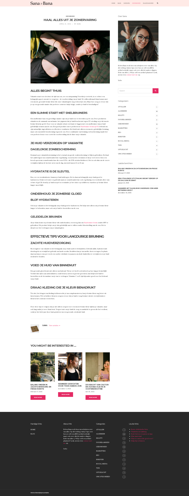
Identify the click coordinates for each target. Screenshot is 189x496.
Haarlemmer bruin (90, 223)
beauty (121, 115)
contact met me (132, 75)
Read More (38, 397)
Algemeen (122, 111)
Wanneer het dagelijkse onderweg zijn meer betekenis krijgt (138, 189)
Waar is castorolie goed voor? (142, 439)
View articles (54, 325)
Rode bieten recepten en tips (141, 434)
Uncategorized (125, 154)
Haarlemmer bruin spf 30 (89, 127)
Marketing (123, 128)
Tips (120, 145)
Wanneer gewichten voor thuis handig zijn (69, 385)
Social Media (123, 141)
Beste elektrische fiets (139, 429)
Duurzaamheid (148, 3)
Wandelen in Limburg (139, 432)
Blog (119, 3)
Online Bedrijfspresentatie (40, 492)
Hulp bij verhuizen (138, 441)
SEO (119, 132)
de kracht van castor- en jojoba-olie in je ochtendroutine (97, 387)
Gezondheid (136, 3)
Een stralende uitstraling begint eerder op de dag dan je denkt (138, 179)
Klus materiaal (136, 436)
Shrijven (127, 3)
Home (113, 3)
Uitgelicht (123, 149)
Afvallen (122, 107)
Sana (79, 24)
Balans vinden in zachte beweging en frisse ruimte (41, 387)
